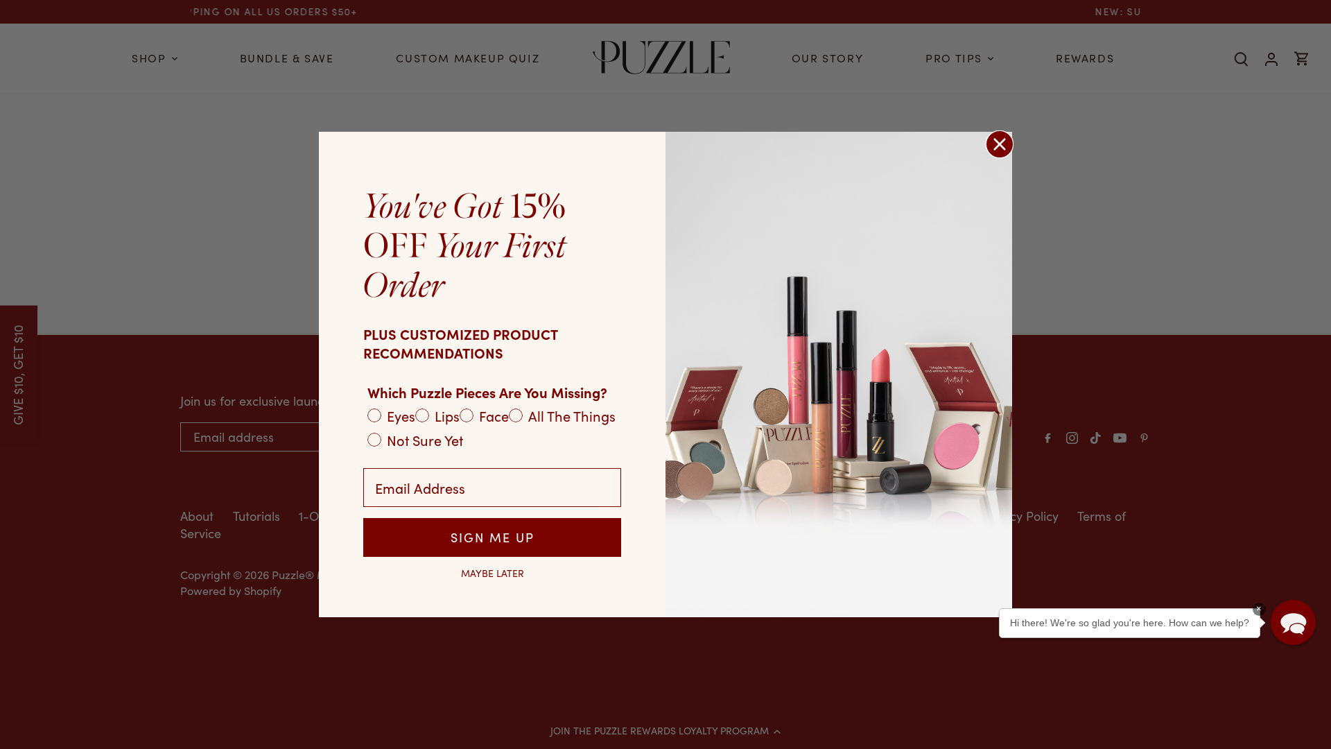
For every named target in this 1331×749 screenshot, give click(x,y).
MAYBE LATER (492, 573)
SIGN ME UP (492, 537)
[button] (1293, 622)
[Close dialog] (999, 144)
